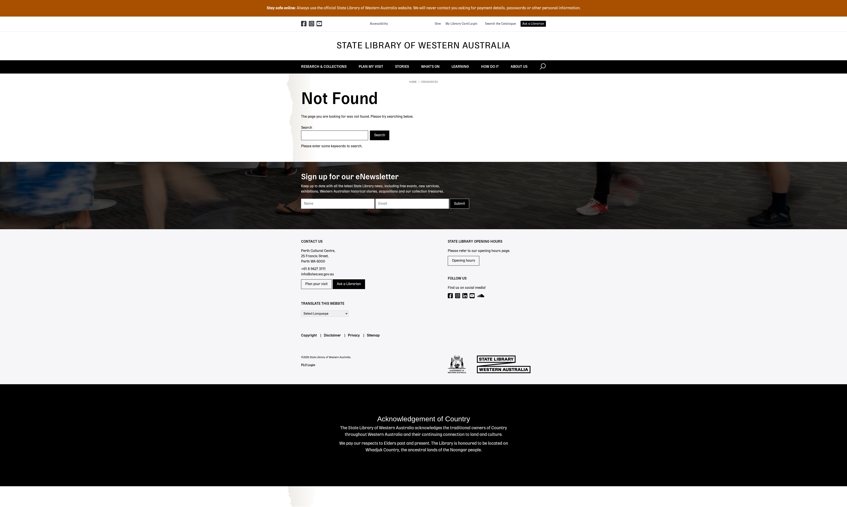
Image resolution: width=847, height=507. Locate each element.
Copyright (309, 335)
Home (413, 82)
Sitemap (373, 335)
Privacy (354, 335)
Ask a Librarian (349, 284)
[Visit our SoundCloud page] (481, 296)
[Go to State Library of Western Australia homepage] (503, 364)
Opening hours (463, 260)
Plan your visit (316, 284)
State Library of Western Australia (423, 46)
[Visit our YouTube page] (472, 296)
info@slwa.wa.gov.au (317, 274)
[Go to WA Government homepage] (457, 364)
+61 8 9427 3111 (313, 269)
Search (306, 127)
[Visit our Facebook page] (450, 296)
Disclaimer (332, 335)
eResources (429, 82)
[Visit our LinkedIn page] (465, 296)
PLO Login (308, 365)
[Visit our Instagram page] (458, 296)
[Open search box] (543, 67)
